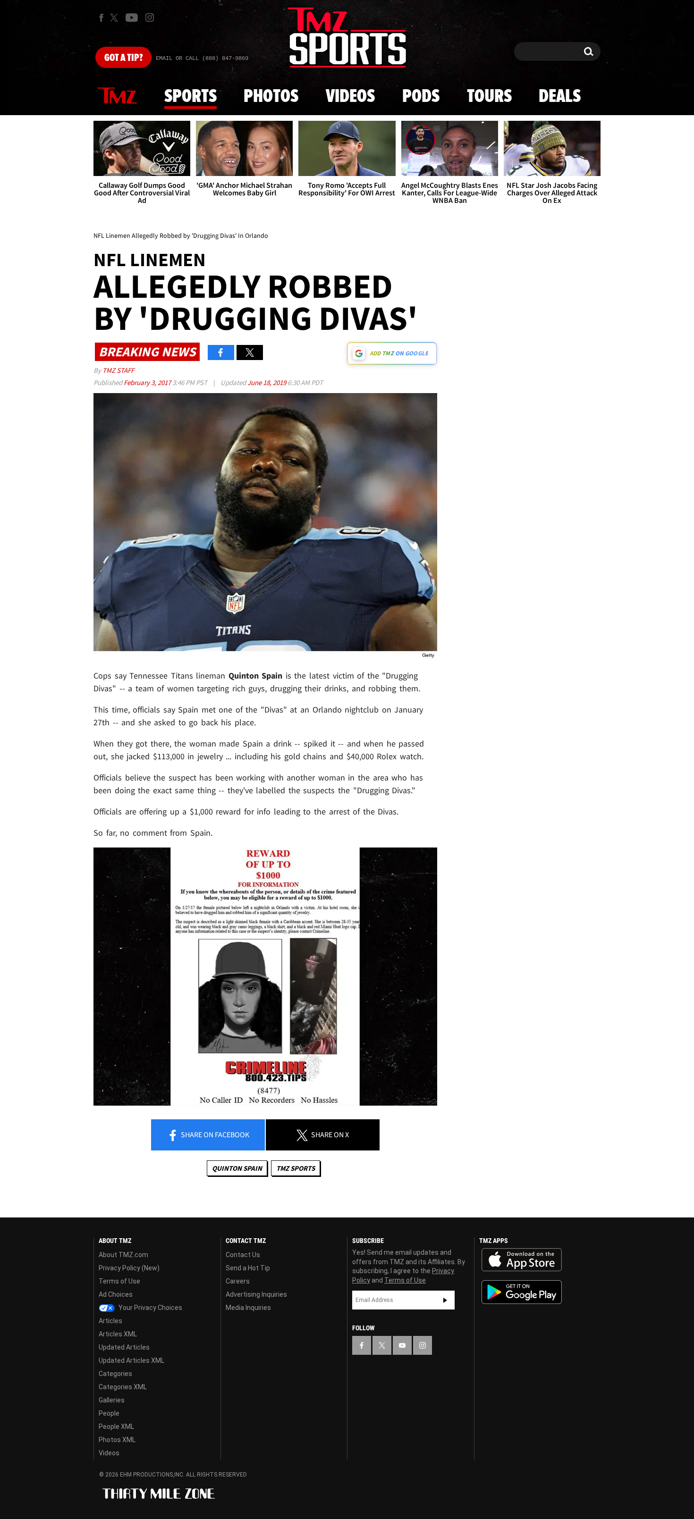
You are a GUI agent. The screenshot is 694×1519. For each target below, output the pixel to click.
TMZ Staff (118, 370)
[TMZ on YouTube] (402, 1345)
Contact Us (243, 1255)
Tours (489, 96)
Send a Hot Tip (248, 1268)
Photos (271, 96)
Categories (115, 1373)
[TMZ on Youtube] (132, 17)
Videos (350, 96)
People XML (116, 1426)
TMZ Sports (295, 1168)
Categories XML (123, 1387)
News (117, 96)
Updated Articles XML (131, 1360)
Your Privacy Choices (149, 1307)
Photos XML (117, 1439)
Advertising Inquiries (256, 1294)
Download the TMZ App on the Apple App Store (522, 1260)
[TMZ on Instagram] (150, 17)
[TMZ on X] (115, 17)
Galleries (112, 1400)
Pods (421, 96)
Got (123, 58)
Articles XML (118, 1334)
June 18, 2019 (267, 382)
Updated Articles (124, 1347)
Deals (560, 96)
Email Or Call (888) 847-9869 (202, 58)
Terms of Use (119, 1281)
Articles (110, 1321)
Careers (238, 1281)
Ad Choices (116, 1294)
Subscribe (445, 1300)
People (109, 1413)
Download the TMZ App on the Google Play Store (522, 1292)
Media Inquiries (248, 1307)
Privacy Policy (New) (129, 1268)
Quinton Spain (237, 1168)
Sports (190, 96)
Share (214, 1134)
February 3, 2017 (148, 382)
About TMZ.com (123, 1255)
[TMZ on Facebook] (101, 17)
